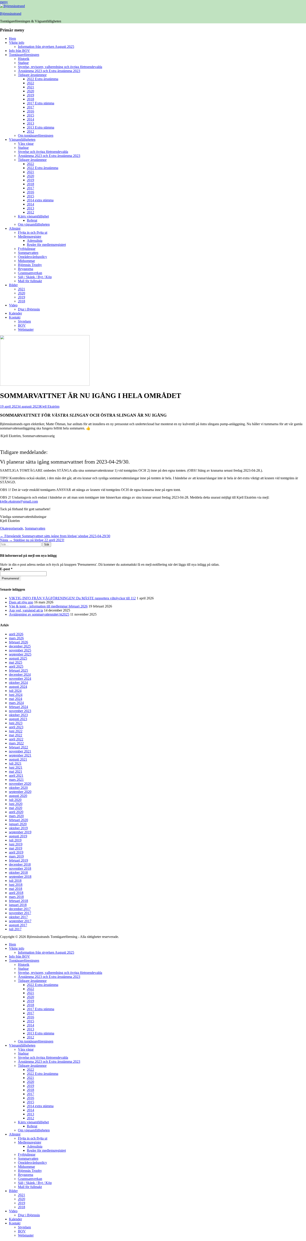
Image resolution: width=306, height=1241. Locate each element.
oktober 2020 (18, 788)
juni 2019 (15, 844)
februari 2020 (18, 820)
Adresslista (34, 240)
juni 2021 (15, 767)
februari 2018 (18, 901)
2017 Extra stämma (40, 103)
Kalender (15, 313)
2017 (30, 107)
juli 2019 (15, 840)
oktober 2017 (18, 917)
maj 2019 (15, 848)
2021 (30, 87)
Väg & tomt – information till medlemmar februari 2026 (48, 606)
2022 (30, 83)
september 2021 (20, 755)
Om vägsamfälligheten (34, 224)
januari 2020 (18, 824)
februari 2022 (18, 747)
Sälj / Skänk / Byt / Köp (35, 277)
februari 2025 (18, 670)
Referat (32, 220)
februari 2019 (18, 860)
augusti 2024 (18, 687)
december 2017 (20, 909)
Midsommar (26, 261)
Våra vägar (26, 143)
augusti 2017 (18, 925)
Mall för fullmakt (30, 281)
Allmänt (14, 228)
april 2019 (16, 852)
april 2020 (16, 812)
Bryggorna (25, 269)
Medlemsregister (29, 236)
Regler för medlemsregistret (46, 244)
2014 (30, 119)
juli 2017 (15, 929)
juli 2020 (15, 800)
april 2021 (16, 775)
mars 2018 (16, 897)
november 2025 (20, 650)
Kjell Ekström (49, 406)
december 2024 (20, 674)
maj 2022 (15, 735)
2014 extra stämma (40, 200)
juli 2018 (15, 880)
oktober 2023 (18, 715)
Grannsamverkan (30, 273)
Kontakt (14, 317)
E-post (6, 569)
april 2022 (16, 739)
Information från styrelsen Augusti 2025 (46, 46)
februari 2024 (18, 707)
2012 (30, 131)
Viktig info (16, 42)
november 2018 (20, 868)
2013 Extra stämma (40, 127)
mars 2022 (16, 743)
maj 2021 (15, 771)
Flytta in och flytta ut (32, 232)
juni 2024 (15, 695)
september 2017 (20, 921)
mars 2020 (16, 816)
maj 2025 (15, 662)
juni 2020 (15, 804)
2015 (30, 115)
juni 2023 (15, 723)
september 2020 (20, 792)
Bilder (13, 285)
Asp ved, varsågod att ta (26, 610)
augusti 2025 (18, 658)
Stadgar (23, 63)
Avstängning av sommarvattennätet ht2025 (39, 614)
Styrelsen (24, 321)
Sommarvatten (28, 253)
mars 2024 (16, 703)
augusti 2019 (18, 836)
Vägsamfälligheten (22, 139)
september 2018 (20, 876)
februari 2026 (18, 642)
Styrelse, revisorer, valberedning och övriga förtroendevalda (60, 67)
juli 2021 (15, 763)
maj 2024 (15, 699)
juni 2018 (15, 885)
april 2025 (16, 666)
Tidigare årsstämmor (32, 75)
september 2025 (20, 654)
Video (13, 305)
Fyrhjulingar (26, 249)
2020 (30, 91)
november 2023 (20, 711)
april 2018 (16, 893)
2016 (30, 111)
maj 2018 (15, 889)
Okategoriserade (11, 528)
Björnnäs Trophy (30, 265)
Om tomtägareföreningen (35, 135)
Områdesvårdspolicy (32, 257)
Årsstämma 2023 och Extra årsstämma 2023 (49, 71)
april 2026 (16, 634)
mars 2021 (16, 779)
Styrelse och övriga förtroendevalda (43, 152)
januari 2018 (18, 905)
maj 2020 (15, 808)
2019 (30, 95)
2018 (30, 99)
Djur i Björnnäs (29, 309)
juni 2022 (15, 731)
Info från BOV (19, 51)
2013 (30, 123)
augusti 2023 (18, 719)
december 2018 (20, 864)
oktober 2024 (18, 682)
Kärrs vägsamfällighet (33, 216)
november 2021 (20, 751)
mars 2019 (16, 856)
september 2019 (20, 832)
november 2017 (20, 913)
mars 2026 (16, 638)
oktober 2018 (18, 872)
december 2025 (20, 646)
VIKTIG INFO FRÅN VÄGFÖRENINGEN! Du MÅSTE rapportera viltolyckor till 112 (72, 598)
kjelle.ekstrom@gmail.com (19, 501)
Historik (23, 59)
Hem (12, 38)
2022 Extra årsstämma (42, 79)
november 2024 (20, 678)
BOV (22, 325)
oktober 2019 (18, 828)
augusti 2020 (18, 796)
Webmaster (26, 329)
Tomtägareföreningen (24, 55)
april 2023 (16, 727)
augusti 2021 (18, 759)
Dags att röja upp (21, 602)
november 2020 (20, 784)
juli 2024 (15, 691)
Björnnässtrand (10, 13)
